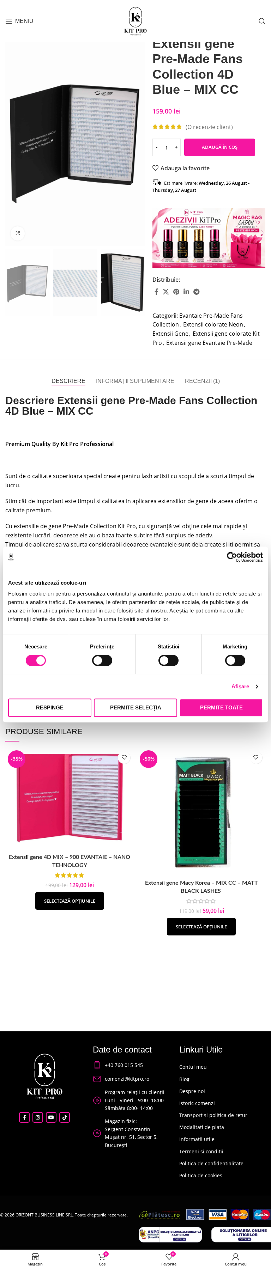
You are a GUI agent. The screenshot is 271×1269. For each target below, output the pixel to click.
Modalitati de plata (201, 1127)
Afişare (240, 686)
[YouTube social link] (51, 1117)
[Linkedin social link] (186, 291)
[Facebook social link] (156, 291)
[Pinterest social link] (176, 291)
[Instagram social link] (37, 1117)
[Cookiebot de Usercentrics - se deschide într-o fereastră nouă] (232, 557)
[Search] (262, 21)
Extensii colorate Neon (213, 324)
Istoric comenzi (197, 1103)
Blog (184, 1079)
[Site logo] (135, 20)
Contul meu (193, 1066)
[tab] (68, 381)
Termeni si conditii (201, 1151)
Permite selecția (135, 707)
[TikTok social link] (64, 1117)
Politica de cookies (200, 1175)
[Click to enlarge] (18, 233)
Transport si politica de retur (213, 1115)
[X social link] (166, 291)
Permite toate (221, 707)
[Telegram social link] (196, 291)
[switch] (102, 660)
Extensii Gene (170, 333)
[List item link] (129, 1065)
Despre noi (192, 1091)
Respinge (50, 707)
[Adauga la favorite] (124, 757)
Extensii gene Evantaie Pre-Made (209, 343)
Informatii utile (197, 1139)
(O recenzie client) (209, 126)
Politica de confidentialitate (211, 1163)
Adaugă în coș (219, 147)
